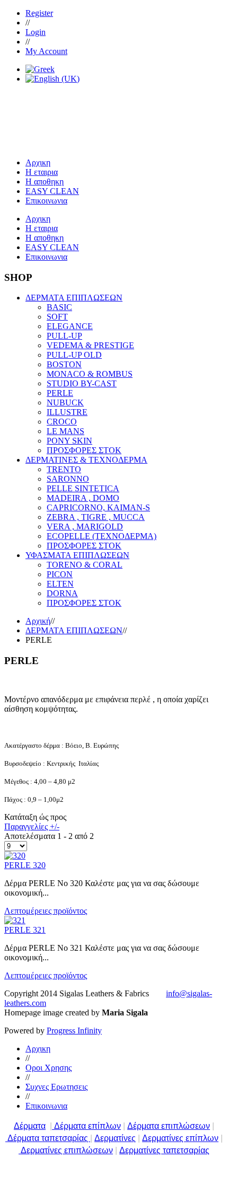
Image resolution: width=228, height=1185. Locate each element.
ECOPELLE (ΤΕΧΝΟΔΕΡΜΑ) (101, 536)
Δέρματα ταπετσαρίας (48, 1138)
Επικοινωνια (46, 1105)
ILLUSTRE (67, 412)
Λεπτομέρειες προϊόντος (45, 910)
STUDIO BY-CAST (82, 383)
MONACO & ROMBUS (90, 373)
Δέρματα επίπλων (87, 1125)
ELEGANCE (70, 326)
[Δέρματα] (53, 1125)
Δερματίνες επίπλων (180, 1138)
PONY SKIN (69, 440)
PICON (60, 574)
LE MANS (65, 431)
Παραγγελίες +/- (31, 826)
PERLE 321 (25, 929)
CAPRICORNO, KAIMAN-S (98, 507)
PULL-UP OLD (74, 354)
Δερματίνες (115, 1138)
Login (35, 32)
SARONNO (68, 478)
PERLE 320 (25, 865)
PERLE (60, 392)
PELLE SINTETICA (83, 488)
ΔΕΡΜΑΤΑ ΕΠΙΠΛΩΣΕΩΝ (73, 297)
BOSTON (64, 364)
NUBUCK (65, 402)
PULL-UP (64, 335)
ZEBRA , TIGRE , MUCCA (96, 516)
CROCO (62, 421)
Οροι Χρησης (48, 1067)
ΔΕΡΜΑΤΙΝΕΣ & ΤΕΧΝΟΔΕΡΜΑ (86, 459)
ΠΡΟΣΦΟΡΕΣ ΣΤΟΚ (84, 450)
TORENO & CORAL (84, 564)
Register (39, 12)
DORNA (62, 593)
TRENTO (64, 469)
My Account (46, 51)
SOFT (57, 316)
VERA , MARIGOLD (85, 526)
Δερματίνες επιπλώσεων (67, 1150)
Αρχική (37, 620)
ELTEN (60, 583)
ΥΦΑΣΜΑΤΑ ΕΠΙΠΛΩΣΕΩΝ (77, 555)
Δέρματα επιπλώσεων (168, 1125)
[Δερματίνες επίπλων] (20, 1150)
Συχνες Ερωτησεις (56, 1086)
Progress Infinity (74, 1030)
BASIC (59, 307)
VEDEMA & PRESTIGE (90, 345)
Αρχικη (37, 1048)
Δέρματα (30, 1125)
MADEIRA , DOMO (83, 497)
